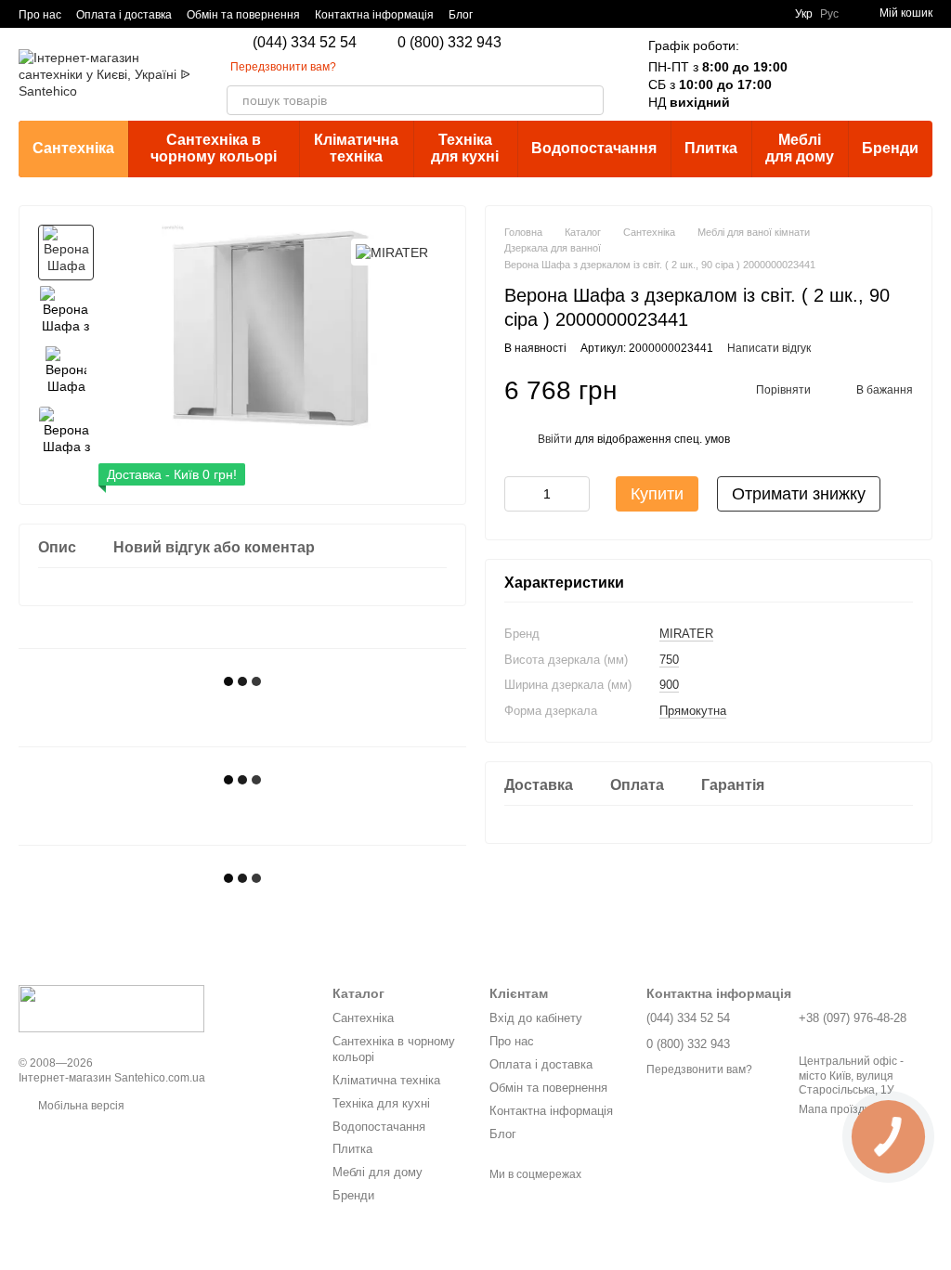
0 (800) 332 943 (449, 42)
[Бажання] (869, 74)
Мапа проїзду (834, 1109)
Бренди (890, 148)
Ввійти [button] (555, 439)
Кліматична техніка (356, 148)
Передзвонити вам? (283, 66)
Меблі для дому (799, 148)
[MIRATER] (392, 252)
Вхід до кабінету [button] (535, 1018)
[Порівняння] (821, 74)
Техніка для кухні (465, 148)
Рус (829, 13)
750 (669, 660)
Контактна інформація (374, 14)
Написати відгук (769, 348)
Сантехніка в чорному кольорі (213, 148)
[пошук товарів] (589, 100)
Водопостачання (594, 148)
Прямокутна (692, 711)
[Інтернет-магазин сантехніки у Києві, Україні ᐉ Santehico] (111, 1008)
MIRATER (686, 634)
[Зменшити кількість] (518, 494)
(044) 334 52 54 (305, 42)
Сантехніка (73, 148)
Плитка (710, 148)
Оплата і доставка (124, 14)
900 (669, 685)
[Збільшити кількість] (576, 494)
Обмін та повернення (243, 14)
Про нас (40, 14)
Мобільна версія (79, 1105)
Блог (461, 14)
